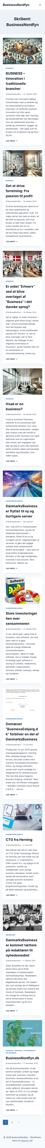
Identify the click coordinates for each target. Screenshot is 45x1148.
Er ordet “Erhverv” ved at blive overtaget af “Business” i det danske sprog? (20, 296)
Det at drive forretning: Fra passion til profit (19, 191)
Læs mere (11, 141)
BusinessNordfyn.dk (22, 1058)
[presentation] (22, 51)
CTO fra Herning (19, 840)
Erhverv (18, 1050)
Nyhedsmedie (29, 1050)
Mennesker (10, 935)
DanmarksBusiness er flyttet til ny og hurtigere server (21, 511)
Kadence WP (26, 1140)
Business (10, 68)
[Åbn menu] (40, 5)
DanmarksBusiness (14, 501)
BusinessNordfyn (14, 94)
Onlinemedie (11, 1053)
